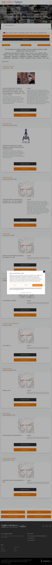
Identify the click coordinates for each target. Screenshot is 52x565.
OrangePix (29, 292)
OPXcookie (22, 292)
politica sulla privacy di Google (23, 282)
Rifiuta (14, 285)
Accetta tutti (37, 285)
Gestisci (26, 285)
